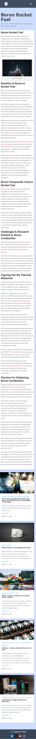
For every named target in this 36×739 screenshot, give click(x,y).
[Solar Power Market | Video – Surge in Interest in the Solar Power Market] (17, 580)
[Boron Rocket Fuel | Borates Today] (6, 4)
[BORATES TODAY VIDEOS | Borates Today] (20, 736)
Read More (5, 513)
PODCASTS (5, 645)
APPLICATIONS (27, 24)
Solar (17, 593)
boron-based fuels (15, 366)
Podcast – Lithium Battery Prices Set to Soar (16, 649)
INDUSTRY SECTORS (23, 496)
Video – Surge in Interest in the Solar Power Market (16, 596)
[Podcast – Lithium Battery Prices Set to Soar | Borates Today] (17, 630)
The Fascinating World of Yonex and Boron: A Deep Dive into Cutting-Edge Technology (16, 500)
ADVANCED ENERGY (16, 24)
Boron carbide (5, 189)
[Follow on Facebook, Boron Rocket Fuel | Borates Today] (24, 736)
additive (20, 244)
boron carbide (13, 155)
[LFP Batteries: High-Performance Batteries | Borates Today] (17, 684)
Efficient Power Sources (8, 26)
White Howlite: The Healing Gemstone (16, 548)
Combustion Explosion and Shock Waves (18, 303)
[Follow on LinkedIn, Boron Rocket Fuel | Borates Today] (12, 736)
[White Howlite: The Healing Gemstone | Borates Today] (17, 532)
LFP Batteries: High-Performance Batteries (14, 700)
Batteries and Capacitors (23, 643)
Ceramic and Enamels (9, 496)
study (9, 217)
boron (12, 133)
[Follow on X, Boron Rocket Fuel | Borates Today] (16, 736)
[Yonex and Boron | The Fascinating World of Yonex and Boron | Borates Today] (17, 482)
